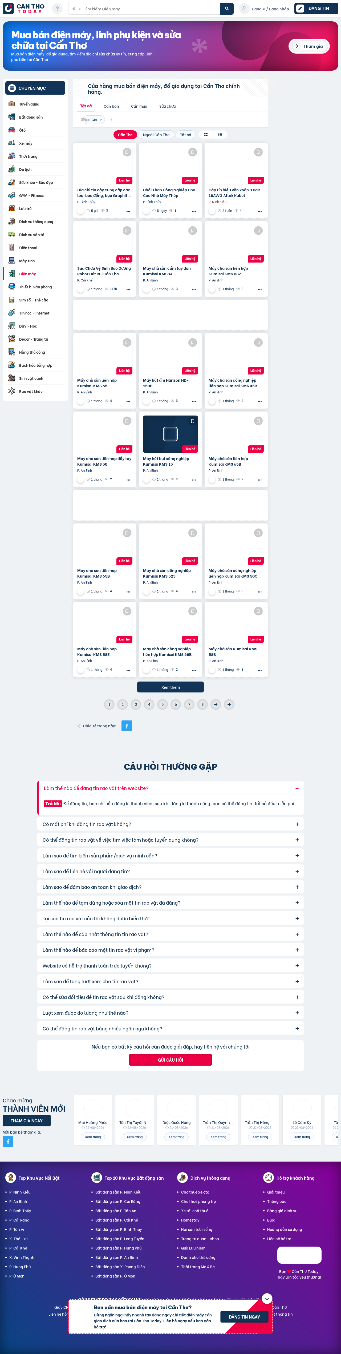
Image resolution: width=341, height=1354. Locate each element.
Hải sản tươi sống (196, 1229)
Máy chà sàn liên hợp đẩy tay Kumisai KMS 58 (104, 461)
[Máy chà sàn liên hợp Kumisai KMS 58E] (104, 624)
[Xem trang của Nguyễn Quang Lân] (81, 210)
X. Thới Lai (18, 1238)
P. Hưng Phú (20, 1266)
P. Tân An (17, 1229)
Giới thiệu (276, 1192)
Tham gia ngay (27, 1120)
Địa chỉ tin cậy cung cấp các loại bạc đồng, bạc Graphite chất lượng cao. (103, 192)
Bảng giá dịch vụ (282, 1210)
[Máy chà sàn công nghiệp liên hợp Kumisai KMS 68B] (170, 624)
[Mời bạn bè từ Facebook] (8, 1141)
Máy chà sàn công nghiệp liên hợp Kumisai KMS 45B (233, 382)
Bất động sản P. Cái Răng (117, 1201)
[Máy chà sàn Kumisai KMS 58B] (236, 624)
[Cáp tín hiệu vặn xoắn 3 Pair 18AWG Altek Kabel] (236, 165)
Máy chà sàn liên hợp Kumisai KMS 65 (97, 382)
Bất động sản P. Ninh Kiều (118, 1192)
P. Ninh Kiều (19, 1192)
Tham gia (313, 46)
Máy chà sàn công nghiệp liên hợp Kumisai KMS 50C (233, 573)
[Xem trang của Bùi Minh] (147, 289)
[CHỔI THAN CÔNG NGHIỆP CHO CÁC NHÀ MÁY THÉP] (170, 165)
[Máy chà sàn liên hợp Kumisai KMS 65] (104, 355)
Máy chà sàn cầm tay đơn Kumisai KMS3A (167, 270)
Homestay (190, 1220)
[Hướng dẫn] (57, 8)
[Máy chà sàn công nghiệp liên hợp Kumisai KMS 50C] (236, 546)
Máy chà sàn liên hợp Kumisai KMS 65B (228, 461)
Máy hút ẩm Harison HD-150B (166, 382)
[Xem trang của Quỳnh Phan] (213, 210)
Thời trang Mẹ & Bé (198, 1266)
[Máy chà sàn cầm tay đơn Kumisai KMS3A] (170, 244)
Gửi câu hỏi (170, 1060)
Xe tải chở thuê (194, 1210)
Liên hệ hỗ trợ (279, 1238)
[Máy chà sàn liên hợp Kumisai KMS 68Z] (236, 244)
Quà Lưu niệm (193, 1248)
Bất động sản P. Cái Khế (116, 1220)
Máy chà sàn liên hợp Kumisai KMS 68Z (228, 270)
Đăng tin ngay (244, 1316)
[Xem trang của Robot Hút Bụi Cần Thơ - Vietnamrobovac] (81, 289)
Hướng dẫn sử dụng (284, 1229)
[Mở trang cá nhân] (93, 1108)
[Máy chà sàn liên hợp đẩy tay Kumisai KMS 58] (104, 434)
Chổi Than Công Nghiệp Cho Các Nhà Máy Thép (169, 192)
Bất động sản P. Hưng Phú (118, 1248)
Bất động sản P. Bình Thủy (118, 1229)
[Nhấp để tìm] (227, 9)
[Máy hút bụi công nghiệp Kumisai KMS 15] (170, 434)
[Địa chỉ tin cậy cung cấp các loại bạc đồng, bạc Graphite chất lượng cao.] (104, 165)
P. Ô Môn (17, 1276)
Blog (271, 1220)
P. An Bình (18, 1201)
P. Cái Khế (18, 1248)
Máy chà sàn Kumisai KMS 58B (233, 651)
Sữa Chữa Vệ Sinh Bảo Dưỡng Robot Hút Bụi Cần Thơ (104, 270)
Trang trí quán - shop (200, 1238)
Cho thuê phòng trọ (198, 1201)
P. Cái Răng (19, 1220)
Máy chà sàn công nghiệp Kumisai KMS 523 (167, 573)
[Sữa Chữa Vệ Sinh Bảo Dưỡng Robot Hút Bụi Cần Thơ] (104, 244)
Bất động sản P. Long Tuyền (119, 1238)
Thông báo (276, 1201)
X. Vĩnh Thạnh (21, 1257)
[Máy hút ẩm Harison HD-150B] (170, 355)
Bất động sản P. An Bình (116, 1257)
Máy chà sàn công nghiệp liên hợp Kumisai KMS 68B (167, 651)
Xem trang (93, 1136)
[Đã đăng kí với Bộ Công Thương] (299, 1262)
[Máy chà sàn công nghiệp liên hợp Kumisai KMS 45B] (236, 355)
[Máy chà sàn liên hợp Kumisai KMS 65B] (236, 434)
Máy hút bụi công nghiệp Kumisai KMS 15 (166, 461)
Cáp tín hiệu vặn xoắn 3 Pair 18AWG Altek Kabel (234, 192)
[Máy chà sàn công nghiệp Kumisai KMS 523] (170, 546)
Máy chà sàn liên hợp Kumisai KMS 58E (97, 651)
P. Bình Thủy (20, 1210)
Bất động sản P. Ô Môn (115, 1276)
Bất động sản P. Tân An (115, 1210)
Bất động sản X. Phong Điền (120, 1266)
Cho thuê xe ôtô (195, 1192)
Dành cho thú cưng (198, 1257)
